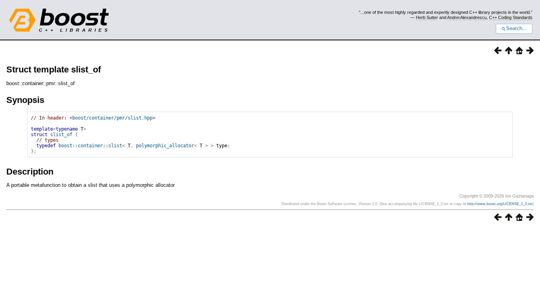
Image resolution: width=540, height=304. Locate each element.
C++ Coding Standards (510, 17)
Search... (516, 28)
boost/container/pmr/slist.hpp (112, 118)
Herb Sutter (427, 17)
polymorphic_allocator (165, 145)
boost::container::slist (90, 145)
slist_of (61, 134)
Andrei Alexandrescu (467, 17)
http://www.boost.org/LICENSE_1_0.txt (499, 204)
